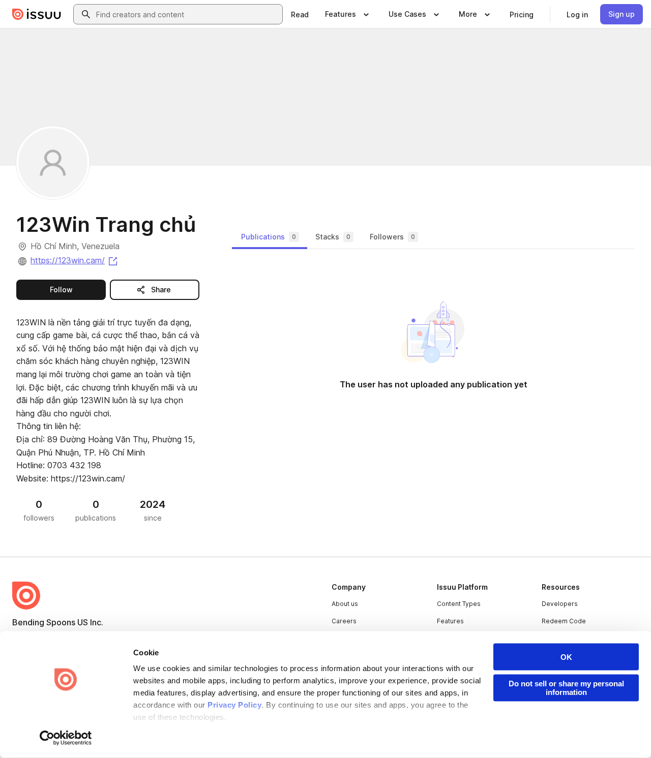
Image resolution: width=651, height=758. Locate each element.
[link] (300, 14)
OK (566, 657)
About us (345, 604)
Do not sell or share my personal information (566, 687)
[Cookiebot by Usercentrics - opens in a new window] (65, 738)
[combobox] (187, 14)
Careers (344, 621)
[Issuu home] (36, 14)
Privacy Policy (234, 705)
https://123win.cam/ (75, 260)
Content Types (459, 604)
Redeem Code (564, 621)
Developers (560, 604)
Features (450, 621)
